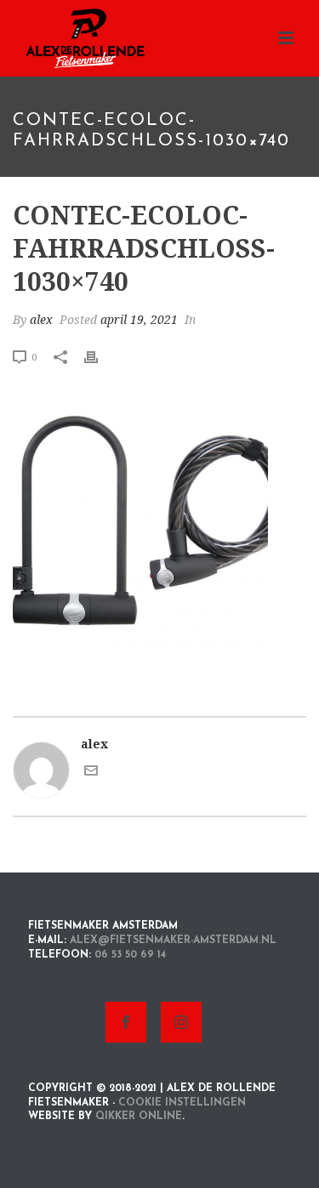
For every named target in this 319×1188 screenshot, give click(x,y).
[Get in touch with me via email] (91, 773)
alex (41, 320)
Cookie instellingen (182, 1103)
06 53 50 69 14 (130, 955)
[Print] (99, 357)
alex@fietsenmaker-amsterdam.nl (173, 940)
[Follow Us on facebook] (126, 1022)
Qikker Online (138, 1116)
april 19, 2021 (139, 320)
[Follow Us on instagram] (181, 1022)
